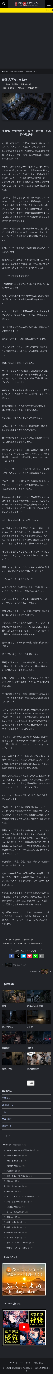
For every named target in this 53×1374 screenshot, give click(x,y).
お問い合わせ (38, 1363)
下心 (4, 1111)
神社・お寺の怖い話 (16, 1227)
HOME (12, 1363)
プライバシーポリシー (24, 1363)
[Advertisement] (26, 40)
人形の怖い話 (13, 1171)
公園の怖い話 (26, 84)
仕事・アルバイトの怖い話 (19, 1176)
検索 (31, 1083)
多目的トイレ (8, 1105)
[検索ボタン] (4, 4)
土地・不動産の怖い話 (16, 1186)
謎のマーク (7, 1125)
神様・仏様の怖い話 (16, 1222)
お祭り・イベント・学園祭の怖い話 (22, 1150)
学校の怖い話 (13, 1191)
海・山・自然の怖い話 (17, 1212)
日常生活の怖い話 (32, 88)
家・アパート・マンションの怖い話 (22, 1196)
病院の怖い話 (13, 1217)
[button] (11, 956)
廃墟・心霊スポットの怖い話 (13, 88)
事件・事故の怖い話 (16, 1160)
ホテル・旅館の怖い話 (16, 1155)
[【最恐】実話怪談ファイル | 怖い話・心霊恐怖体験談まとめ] (26, 4)
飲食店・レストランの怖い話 (19, 1248)
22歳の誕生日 (8, 1119)
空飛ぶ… (6, 1097)
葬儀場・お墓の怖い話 (16, 1232)
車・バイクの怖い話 (16, 1237)
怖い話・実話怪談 (11, 84)
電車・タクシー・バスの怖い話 (20, 1242)
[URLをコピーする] (41, 956)
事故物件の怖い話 (15, 1166)
